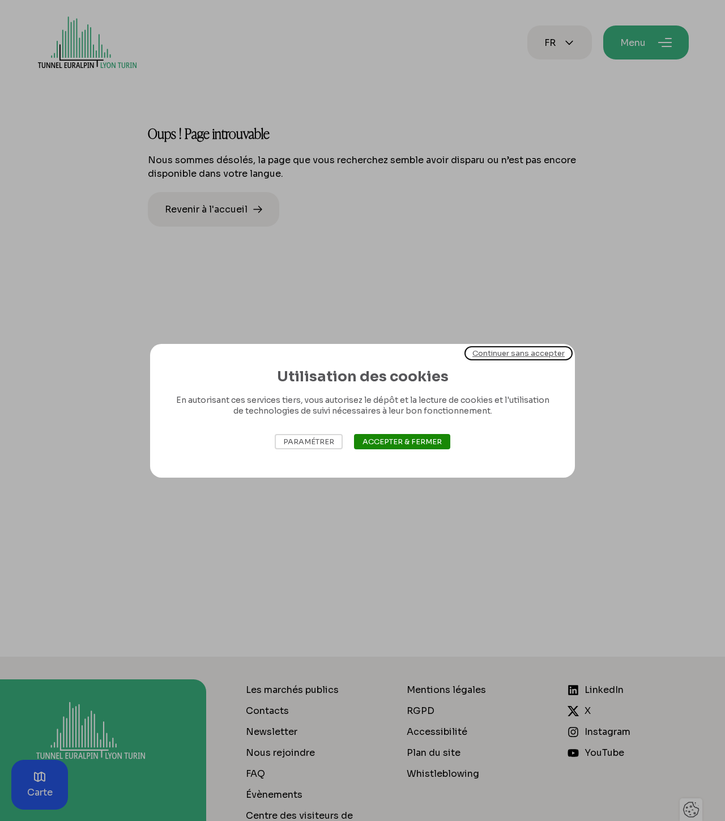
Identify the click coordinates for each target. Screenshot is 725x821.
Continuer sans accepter (518, 353)
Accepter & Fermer (402, 441)
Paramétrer (308, 441)
